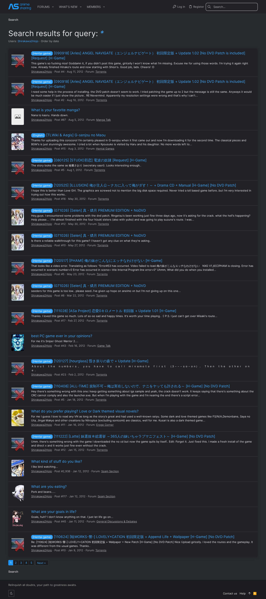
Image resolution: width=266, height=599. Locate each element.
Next (40, 563)
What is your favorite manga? (55, 110)
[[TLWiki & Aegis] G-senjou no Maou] (17, 141)
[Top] (249, 593)
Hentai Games (105, 148)
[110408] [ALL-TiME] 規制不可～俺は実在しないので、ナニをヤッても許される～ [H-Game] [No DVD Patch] (131, 386)
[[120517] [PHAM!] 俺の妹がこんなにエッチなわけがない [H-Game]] (17, 267)
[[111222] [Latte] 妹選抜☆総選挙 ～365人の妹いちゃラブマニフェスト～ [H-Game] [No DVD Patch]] (17, 443)
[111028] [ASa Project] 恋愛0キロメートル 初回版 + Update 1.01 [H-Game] (104, 311)
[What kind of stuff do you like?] (17, 468)
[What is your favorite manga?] (17, 116)
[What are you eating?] (17, 493)
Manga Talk (103, 119)
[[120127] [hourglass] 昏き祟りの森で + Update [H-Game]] (17, 367)
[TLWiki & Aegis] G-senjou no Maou (69, 135)
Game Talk (104, 345)
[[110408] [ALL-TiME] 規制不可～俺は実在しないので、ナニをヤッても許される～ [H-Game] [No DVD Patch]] (17, 392)
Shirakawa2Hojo (28, 41)
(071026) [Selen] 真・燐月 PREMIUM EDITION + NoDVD (89, 210)
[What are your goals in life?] (17, 518)
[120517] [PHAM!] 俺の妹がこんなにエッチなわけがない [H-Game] (97, 261)
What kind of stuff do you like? (56, 461)
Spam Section (110, 471)
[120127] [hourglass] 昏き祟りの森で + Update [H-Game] (90, 361)
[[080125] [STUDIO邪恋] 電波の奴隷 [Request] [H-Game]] (17, 167)
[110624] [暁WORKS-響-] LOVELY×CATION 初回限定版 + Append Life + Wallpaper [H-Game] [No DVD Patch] (133, 537)
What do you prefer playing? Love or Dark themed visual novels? (85, 411)
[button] (53, 7)
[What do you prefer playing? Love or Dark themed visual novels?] (17, 418)
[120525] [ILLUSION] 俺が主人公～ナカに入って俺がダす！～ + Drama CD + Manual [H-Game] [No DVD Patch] (134, 185)
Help (243, 593)
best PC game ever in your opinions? (61, 336)
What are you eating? (49, 486)
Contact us (230, 593)
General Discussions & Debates (116, 521)
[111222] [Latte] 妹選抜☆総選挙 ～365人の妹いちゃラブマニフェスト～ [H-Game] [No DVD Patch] (123, 436)
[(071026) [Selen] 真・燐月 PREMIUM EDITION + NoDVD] (17, 217)
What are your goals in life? (53, 512)
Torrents (100, 71)
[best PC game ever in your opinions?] (17, 342)
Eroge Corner (105, 424)
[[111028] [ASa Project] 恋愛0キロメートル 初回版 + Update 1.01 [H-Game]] (17, 317)
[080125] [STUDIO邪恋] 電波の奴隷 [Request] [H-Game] (89, 160)
